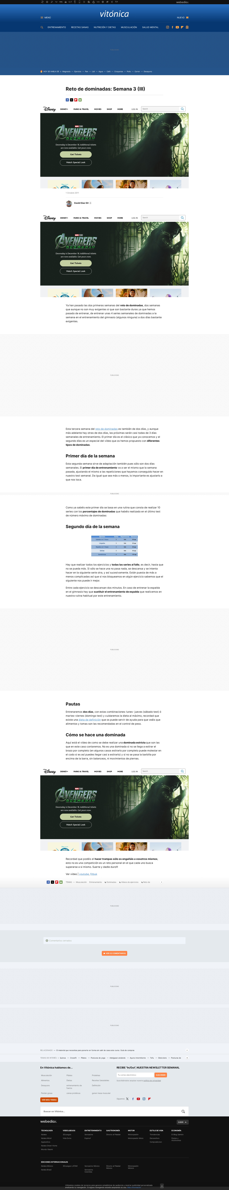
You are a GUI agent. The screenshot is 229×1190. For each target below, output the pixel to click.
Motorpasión (133, 1134)
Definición (96, 1085)
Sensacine (89, 1134)
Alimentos (45, 1080)
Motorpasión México (133, 1167)
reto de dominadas (106, 428)
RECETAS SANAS (80, 27)
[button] (82, 203)
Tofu (152, 1058)
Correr (137, 71)
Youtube (177, 27)
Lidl (93, 71)
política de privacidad (152, 1081)
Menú (48, 17)
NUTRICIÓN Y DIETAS (105, 27)
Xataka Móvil (46, 1138)
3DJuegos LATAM (70, 1166)
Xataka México (47, 1166)
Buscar (183, 1111)
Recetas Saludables (100, 1080)
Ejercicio (77, 71)
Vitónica (114, 13)
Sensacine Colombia (89, 1171)
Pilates (84, 1058)
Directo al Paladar (113, 1134)
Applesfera (45, 1142)
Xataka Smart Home (49, 1146)
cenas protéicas (73, 1093)
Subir (180, 1122)
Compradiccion (156, 1142)
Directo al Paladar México (113, 1167)
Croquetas (118, 71)
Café (109, 71)
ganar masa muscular (101, 1093)
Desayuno (148, 71)
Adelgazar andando (118, 1058)
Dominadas (111, 882)
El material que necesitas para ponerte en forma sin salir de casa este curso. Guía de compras (95, 1050)
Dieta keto (162, 1058)
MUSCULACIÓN (129, 27)
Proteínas (96, 1075)
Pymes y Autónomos (176, 1139)
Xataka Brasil (46, 1170)
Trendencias (155, 1134)
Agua (101, 71)
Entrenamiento (95, 882)
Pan (86, 71)
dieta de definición (90, 719)
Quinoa (63, 1058)
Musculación (81, 882)
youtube (84, 874)
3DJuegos (67, 1134)
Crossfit (73, 1058)
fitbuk (93, 874)
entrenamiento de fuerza (74, 1086)
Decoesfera (154, 1138)
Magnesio (66, 71)
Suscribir (161, 1075)
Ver (116, 953)
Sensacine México (92, 1166)
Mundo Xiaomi (47, 1149)
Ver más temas (49, 1100)
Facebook (172, 27)
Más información (134, 1187)
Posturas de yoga (98, 1058)
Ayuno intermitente (138, 1058)
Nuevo (180, 17)
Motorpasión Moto (135, 1138)
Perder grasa (46, 1093)
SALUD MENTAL (150, 27)
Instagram (167, 27)
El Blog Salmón (177, 1134)
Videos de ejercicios (129, 882)
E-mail (80, 99)
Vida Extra (67, 1138)
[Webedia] (48, 1121)
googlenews (187, 27)
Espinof (88, 1138)
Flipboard (182, 27)
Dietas (69, 1080)
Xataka (44, 1134)
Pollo (129, 71)
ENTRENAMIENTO (57, 27)
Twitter (71, 99)
